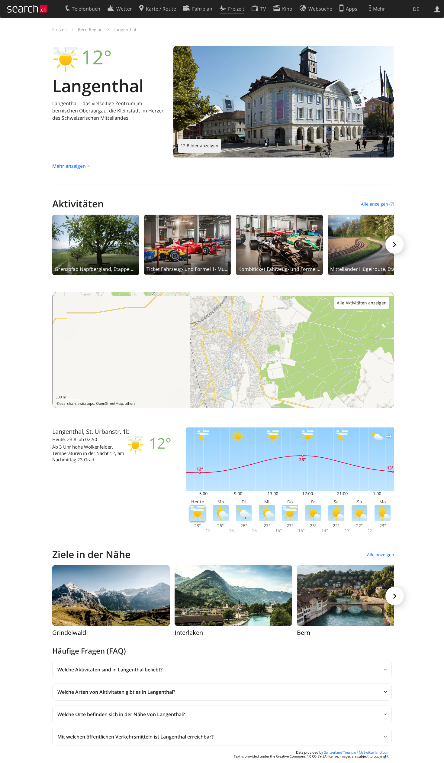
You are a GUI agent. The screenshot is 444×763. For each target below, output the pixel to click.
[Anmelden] (437, 8)
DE (416, 9)
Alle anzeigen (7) (377, 204)
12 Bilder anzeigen (199, 145)
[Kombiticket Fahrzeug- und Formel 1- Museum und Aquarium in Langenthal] (279, 244)
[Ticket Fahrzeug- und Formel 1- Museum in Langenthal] (187, 244)
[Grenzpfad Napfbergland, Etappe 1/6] (95, 244)
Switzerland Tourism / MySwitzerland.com (356, 752)
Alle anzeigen (380, 554)
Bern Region (90, 29)
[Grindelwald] (111, 595)
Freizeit (59, 29)
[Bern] (355, 595)
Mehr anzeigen (69, 166)
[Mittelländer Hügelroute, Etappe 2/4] (371, 244)
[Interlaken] (233, 595)
